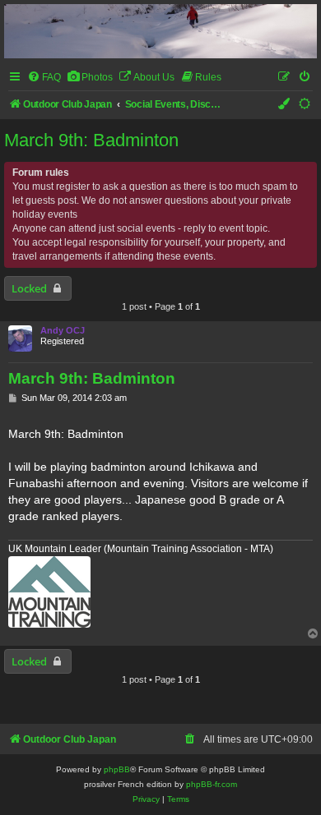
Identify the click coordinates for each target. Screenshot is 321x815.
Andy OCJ (62, 330)
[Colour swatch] (284, 105)
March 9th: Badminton (91, 140)
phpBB (117, 769)
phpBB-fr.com (211, 784)
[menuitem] (44, 78)
